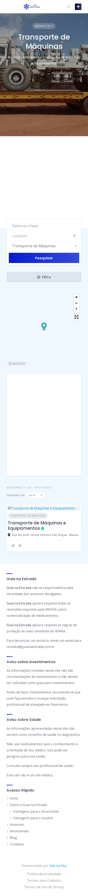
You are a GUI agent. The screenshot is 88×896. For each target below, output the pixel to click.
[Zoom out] (76, 303)
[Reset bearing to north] (76, 309)
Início (14, 798)
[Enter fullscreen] (76, 317)
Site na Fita (58, 865)
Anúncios (17, 824)
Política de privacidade (44, 874)
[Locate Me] (74, 236)
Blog (13, 837)
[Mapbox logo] (17, 363)
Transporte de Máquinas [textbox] (34, 245)
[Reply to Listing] (13, 545)
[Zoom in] (76, 297)
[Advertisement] (44, 182)
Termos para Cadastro (44, 880)
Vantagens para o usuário (33, 818)
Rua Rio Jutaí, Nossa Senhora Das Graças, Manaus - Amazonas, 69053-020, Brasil (46, 535)
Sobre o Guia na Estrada (28, 805)
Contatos (17, 844)
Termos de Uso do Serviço (44, 887)
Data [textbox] (32, 495)
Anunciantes (19, 831)
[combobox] (44, 246)
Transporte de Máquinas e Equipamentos (37, 525)
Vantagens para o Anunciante (36, 811)
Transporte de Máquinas (27, 515)
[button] (44, 327)
